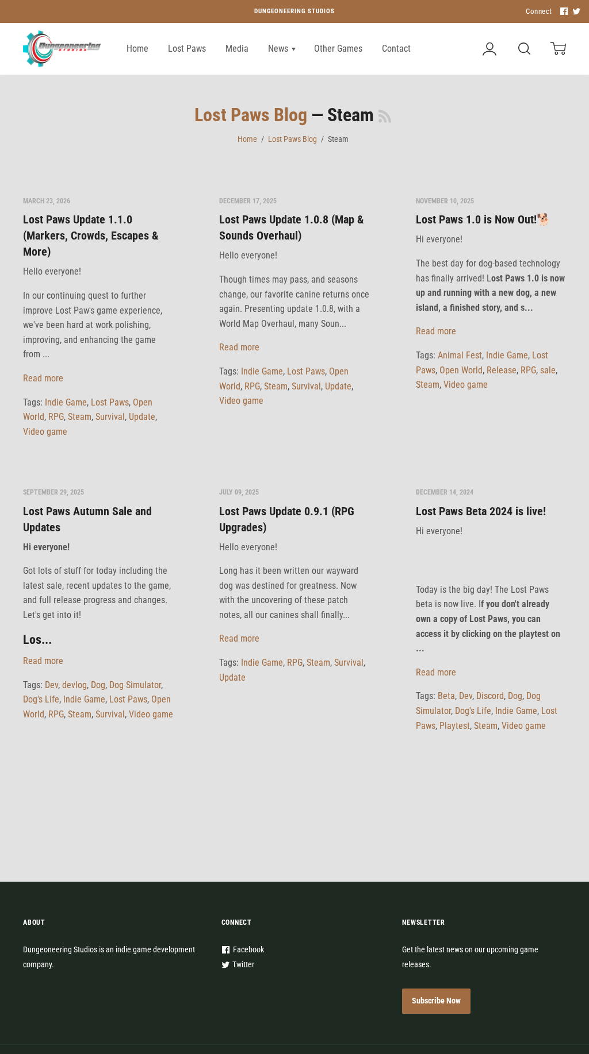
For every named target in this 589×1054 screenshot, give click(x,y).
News (279, 48)
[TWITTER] (575, 12)
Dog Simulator (135, 684)
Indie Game (66, 402)
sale (548, 370)
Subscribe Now (436, 1000)
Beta (446, 695)
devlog (74, 684)
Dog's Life (41, 699)
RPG (56, 416)
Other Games (338, 48)
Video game (45, 431)
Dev (51, 684)
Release (502, 370)
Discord (490, 695)
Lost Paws (187, 48)
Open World (461, 370)
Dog (98, 684)
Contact (396, 48)
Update (142, 416)
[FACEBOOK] (562, 12)
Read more (43, 378)
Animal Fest (460, 355)
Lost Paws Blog (250, 115)
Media (236, 48)
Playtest (454, 725)
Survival (110, 416)
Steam (79, 416)
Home (137, 48)
